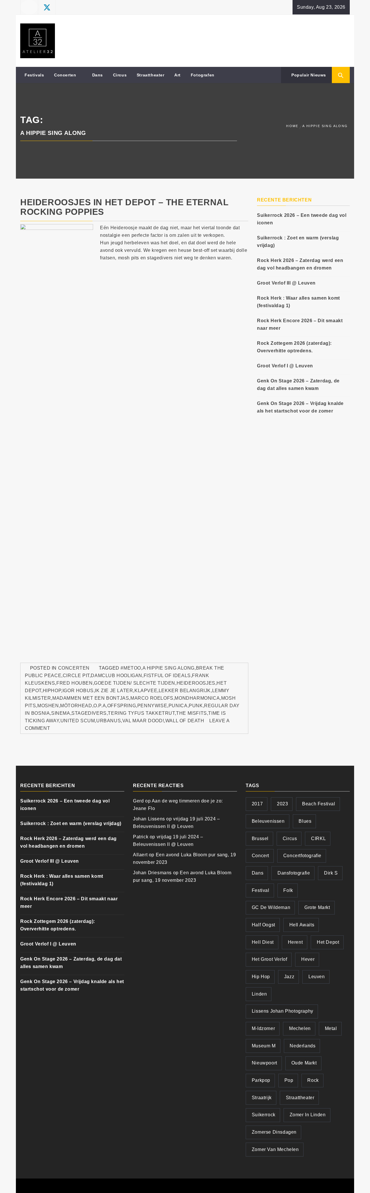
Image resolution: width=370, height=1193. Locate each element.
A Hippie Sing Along (169, 668)
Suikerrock (263, 1114)
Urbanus (108, 720)
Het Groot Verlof (269, 959)
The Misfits (191, 713)
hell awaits (301, 924)
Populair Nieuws (308, 75)
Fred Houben (74, 683)
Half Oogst (263, 924)
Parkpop (261, 1080)
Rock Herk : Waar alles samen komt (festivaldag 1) (298, 302)
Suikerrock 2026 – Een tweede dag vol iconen (302, 219)
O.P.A (99, 705)
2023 (282, 803)
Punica (178, 705)
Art (177, 75)
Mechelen (300, 1028)
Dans (97, 75)
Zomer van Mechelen (275, 1149)
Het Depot (328, 942)
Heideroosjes (196, 683)
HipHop (52, 690)
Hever (307, 959)
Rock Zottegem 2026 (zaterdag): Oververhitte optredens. (294, 347)
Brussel (260, 838)
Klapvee (145, 690)
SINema (60, 713)
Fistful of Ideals (167, 675)
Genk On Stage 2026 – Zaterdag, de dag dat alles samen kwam (298, 384)
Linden (259, 994)
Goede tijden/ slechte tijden (134, 683)
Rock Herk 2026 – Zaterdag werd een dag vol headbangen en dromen (300, 264)
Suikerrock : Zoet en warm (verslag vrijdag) (298, 241)
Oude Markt (304, 1062)
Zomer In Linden (308, 1114)
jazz (289, 976)
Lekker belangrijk (185, 690)
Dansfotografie (294, 873)
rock (313, 1080)
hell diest (263, 942)
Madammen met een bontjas (90, 698)
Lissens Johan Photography (282, 1011)
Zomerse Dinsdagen (274, 1132)
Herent (295, 942)
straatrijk (262, 1097)
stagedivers (89, 713)
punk (196, 705)
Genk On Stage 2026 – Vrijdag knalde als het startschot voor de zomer (300, 407)
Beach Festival (318, 803)
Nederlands (302, 1045)
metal (331, 1028)
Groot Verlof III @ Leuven (286, 283)
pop (288, 1080)
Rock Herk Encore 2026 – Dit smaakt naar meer (300, 324)
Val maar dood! (143, 720)
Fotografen (202, 75)
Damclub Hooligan (116, 675)
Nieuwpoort (264, 1062)
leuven (316, 976)
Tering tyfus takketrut (141, 713)
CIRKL (318, 838)
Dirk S (331, 873)
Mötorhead (76, 705)
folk (288, 890)
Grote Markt (317, 907)
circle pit (76, 675)
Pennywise (152, 705)
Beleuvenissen (268, 821)
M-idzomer (263, 1028)
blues (305, 821)
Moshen (48, 705)
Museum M (264, 1045)
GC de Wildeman (271, 907)
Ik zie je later (114, 690)
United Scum (77, 720)
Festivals (34, 75)
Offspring (121, 705)
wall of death (184, 720)
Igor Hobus (78, 690)
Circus (120, 75)
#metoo (131, 668)
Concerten (65, 75)
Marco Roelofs (151, 698)
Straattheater (150, 75)
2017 (257, 803)
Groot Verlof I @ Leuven (285, 365)
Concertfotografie (302, 855)
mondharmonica (197, 698)
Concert (260, 855)
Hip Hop (261, 976)
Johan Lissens (149, 818)
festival (260, 890)
